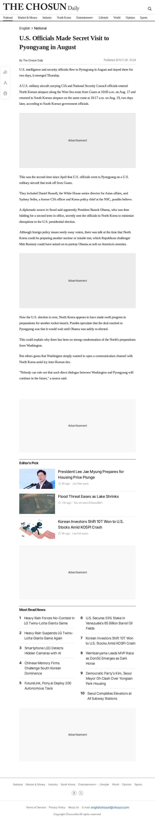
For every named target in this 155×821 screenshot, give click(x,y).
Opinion (126, 784)
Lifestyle (104, 784)
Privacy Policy (57, 807)
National (40, 28)
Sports (138, 784)
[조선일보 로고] (41, 7)
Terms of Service (36, 807)
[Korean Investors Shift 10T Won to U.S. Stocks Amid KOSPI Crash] (37, 529)
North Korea (68, 784)
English (24, 28)
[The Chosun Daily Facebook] (75, 793)
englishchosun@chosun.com (110, 807)
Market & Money (35, 784)
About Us (73, 807)
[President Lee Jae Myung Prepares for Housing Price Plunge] (37, 479)
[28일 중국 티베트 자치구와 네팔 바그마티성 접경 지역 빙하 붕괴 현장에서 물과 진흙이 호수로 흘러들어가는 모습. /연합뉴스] (37, 504)
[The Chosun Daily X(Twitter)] (81, 793)
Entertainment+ (87, 784)
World (115, 784)
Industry (53, 784)
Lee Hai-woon (80, 533)
